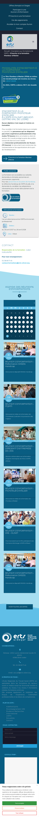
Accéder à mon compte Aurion (19, 24)
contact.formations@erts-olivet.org (16, 263)
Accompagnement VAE (15, 709)
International (11, 713)
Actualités (10, 718)
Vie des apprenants (20, 20)
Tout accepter (19, 803)
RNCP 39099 (11, 81)
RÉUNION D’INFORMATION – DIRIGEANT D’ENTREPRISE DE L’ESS (19, 448)
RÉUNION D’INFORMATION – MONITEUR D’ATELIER (19, 489)
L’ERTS (8, 716)
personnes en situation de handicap (21, 182)
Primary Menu (33, 41)
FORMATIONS (12, 707)
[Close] (37, 785)
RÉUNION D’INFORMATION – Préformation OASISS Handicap (19, 364)
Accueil (7, 51)
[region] (19, 800)
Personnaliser (19, 808)
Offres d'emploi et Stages (19, 6)
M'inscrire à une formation (20, 16)
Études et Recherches (15, 711)
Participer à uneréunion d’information (19, 11)
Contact (19, 28)
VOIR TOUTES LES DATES (18, 607)
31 (7, 336)
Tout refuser (19, 813)
